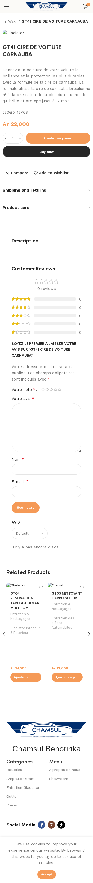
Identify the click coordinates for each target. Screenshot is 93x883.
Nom (18, 459)
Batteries (14, 769)
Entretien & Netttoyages (20, 616)
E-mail (20, 481)
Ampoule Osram (20, 779)
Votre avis (23, 398)
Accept (46, 874)
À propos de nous (64, 769)
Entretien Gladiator (23, 787)
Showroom (58, 779)
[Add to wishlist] (40, 587)
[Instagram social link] (51, 825)
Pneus (11, 805)
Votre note (23, 390)
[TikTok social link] (61, 825)
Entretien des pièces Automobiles (63, 622)
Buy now (47, 152)
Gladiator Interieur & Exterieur (25, 630)
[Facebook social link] (41, 825)
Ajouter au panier (58, 138)
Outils (11, 796)
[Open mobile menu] (6, 6)
